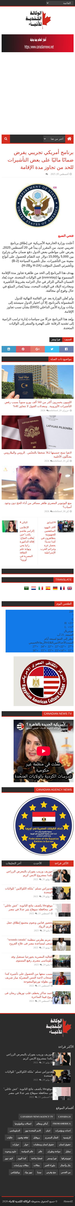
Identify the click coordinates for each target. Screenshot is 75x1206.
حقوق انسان (65, 1144)
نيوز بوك (28, 1172)
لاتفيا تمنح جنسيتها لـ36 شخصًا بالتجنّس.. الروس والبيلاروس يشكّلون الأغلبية (38, 454)
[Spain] (49, 589)
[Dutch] (34, 589)
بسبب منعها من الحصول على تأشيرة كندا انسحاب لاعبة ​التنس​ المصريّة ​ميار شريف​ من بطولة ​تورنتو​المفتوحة (29, 977)
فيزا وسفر (55, 339)
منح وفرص (51, 1172)
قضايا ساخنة (36, 1158)
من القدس (66, 1172)
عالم (40, 1151)
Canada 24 (64, 1116)
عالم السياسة (27, 1151)
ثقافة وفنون (23, 1137)
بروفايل (36, 1137)
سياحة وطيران (53, 1151)
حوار (26, 1144)
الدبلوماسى (15, 1130)
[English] (70, 589)
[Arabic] (27, 589)
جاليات (10, 1137)
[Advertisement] (37, 95)
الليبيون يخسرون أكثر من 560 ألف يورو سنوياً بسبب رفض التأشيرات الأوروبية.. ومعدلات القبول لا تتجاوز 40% (38, 404)
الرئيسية (67, 1137)
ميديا (39, 1172)
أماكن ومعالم (42, 1123)
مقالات (37, 1165)
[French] (63, 589)
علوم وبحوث (10, 1151)
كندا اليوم (22, 1158)
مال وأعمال (65, 1165)
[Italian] (41, 589)
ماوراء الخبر (50, 1165)
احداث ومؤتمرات (63, 1130)
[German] (56, 589)
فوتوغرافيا (66, 1158)
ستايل (68, 1151)
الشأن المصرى (51, 1137)
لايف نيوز (9, 1158)
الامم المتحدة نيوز (33, 1130)
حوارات (15, 1144)
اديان (48, 1130)
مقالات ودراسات (21, 1165)
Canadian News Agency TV (37, 1116)
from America (62, 1123)
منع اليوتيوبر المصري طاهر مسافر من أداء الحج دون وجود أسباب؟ (38, 505)
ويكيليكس (15, 1172)
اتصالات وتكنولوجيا (23, 1123)
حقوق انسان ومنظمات (43, 1144)
